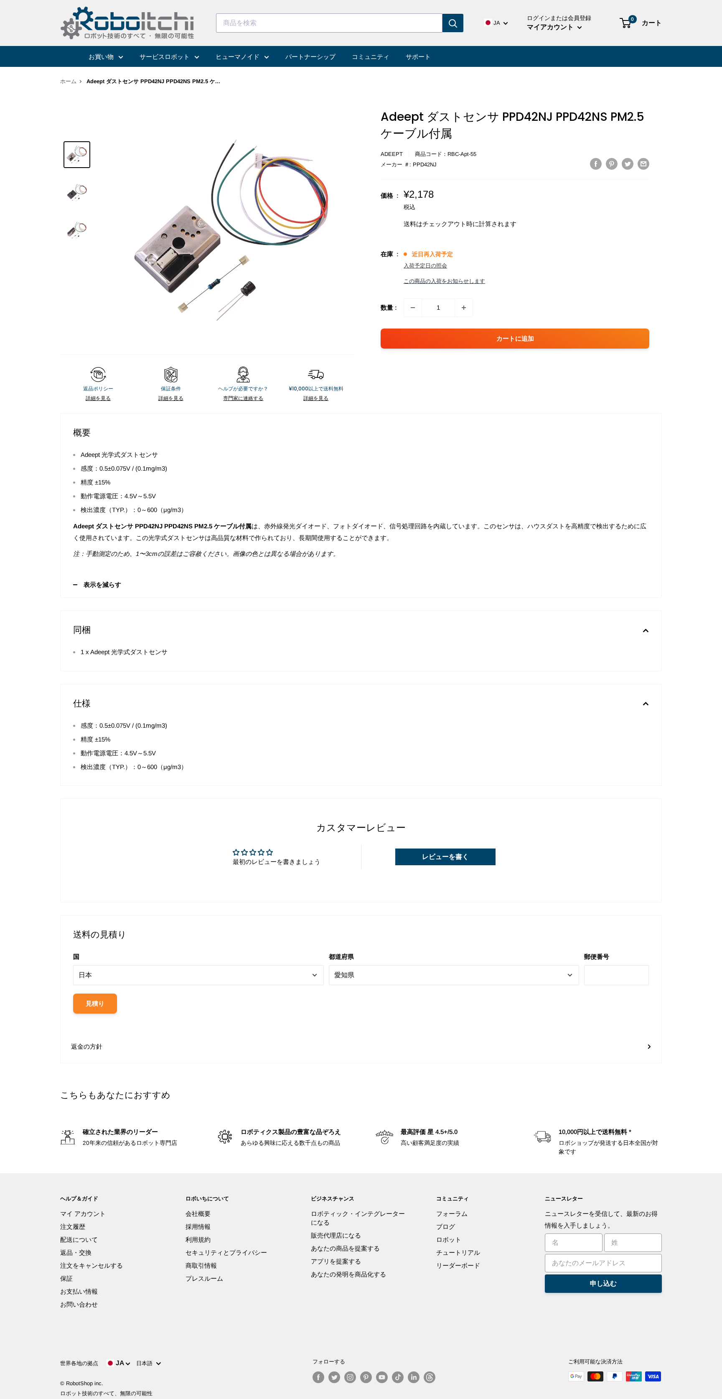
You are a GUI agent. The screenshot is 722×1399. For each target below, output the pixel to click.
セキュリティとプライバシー (226, 1252)
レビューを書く (445, 856)
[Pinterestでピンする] (612, 164)
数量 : (389, 307)
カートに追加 (515, 338)
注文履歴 (72, 1226)
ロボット (448, 1239)
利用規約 (198, 1239)
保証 (66, 1278)
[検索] (452, 23)
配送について (79, 1239)
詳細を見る (98, 398)
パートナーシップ (310, 56)
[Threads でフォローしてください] (429, 1377)
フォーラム (452, 1213)
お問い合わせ (79, 1304)
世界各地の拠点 (79, 1363)
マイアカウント (551, 27)
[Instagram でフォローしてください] (350, 1377)
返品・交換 (76, 1252)
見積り (95, 1003)
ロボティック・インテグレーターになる (358, 1218)
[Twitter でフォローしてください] (334, 1377)
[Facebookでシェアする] (596, 164)
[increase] (464, 307)
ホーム (68, 81)
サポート (418, 56)
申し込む (603, 1283)
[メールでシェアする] (643, 164)
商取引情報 (201, 1265)
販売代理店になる (336, 1235)
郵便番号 (596, 956)
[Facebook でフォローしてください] (318, 1377)
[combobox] (329, 23)
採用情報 (198, 1226)
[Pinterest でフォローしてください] (366, 1377)
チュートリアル (458, 1252)
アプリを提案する (336, 1261)
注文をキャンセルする (91, 1265)
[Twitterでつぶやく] (627, 164)
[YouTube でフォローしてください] (382, 1377)
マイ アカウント (83, 1213)
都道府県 (341, 956)
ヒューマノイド (238, 56)
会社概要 (198, 1213)
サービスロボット (165, 56)
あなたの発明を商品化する (348, 1274)
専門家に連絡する (243, 398)
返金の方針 (86, 1046)
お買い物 (102, 56)
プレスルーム (204, 1278)
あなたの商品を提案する (345, 1248)
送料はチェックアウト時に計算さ (451, 223)
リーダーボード (458, 1265)
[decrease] (413, 307)
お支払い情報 (79, 1291)
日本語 (146, 1363)
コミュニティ (370, 56)
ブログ (445, 1226)
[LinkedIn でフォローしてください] (413, 1377)
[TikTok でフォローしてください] (398, 1377)
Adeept (392, 154)
